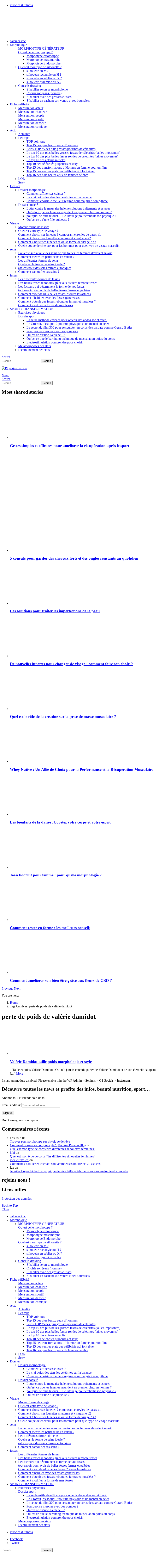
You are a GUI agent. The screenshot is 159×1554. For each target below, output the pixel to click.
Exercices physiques (31, 312)
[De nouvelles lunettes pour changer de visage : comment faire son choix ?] (83, 637)
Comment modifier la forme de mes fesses (45, 305)
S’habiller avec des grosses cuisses (48, 97)
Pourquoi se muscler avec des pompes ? (52, 331)
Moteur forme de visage (33, 227)
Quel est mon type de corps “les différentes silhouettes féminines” (52, 1149)
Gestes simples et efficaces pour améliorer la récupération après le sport (69, 445)
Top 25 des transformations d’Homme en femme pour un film (66, 167)
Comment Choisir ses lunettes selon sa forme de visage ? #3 (57, 242)
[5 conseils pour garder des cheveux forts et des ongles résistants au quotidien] (83, 532)
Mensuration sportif (31, 119)
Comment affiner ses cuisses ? (46, 193)
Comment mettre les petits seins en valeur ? (46, 257)
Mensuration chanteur (32, 111)
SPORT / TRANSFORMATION (32, 309)
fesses (14, 275)
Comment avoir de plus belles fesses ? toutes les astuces (54, 294)
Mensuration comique (32, 126)
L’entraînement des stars (34, 350)
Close (5, 1209)
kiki (12, 1152)
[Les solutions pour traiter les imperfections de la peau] (83, 585)
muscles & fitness (21, 5)
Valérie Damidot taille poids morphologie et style (51, 1061)
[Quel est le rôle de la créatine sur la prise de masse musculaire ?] (83, 690)
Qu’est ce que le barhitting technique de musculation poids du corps (70, 338)
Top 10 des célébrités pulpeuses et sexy (52, 164)
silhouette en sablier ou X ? (44, 78)
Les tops (23, 137)
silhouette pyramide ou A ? (43, 82)
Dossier (15, 186)
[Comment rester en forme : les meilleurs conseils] (83, 901)
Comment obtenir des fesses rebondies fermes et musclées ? (57, 301)
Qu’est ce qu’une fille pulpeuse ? (47, 219)
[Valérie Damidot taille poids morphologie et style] (83, 1040)
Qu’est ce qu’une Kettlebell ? (45, 335)
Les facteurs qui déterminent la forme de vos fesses (51, 286)
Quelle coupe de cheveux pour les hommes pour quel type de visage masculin (68, 245)
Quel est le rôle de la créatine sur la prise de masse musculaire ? (63, 716)
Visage (14, 223)
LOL (21, 178)
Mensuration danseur (32, 123)
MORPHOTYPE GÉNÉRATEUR (41, 48)
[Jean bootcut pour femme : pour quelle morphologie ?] (83, 848)
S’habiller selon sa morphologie (47, 89)
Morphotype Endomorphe (43, 63)
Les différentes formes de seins (38, 260)
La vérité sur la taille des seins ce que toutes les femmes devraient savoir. (65, 253)
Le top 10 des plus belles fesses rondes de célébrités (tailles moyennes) (72, 156)
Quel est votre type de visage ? (38, 230)
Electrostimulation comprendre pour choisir (54, 342)
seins (13, 249)
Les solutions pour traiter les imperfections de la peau (55, 611)
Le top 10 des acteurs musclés (45, 160)
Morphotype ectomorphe (42, 56)
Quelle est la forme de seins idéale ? (41, 264)
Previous (7, 988)
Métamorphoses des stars (34, 346)
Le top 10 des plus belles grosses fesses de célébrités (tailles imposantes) (73, 152)
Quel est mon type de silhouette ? (39, 67)
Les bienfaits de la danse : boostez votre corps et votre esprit (60, 822)
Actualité (24, 134)
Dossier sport (26, 316)
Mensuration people (31, 115)
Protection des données (17, 1198)
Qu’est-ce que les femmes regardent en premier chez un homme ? (69, 212)
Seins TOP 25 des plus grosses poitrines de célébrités (60, 149)
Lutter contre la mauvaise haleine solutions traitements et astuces (68, 208)
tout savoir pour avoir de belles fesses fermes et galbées (54, 290)
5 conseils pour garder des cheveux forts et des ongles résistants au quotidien (74, 558)
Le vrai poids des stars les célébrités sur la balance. (59, 197)
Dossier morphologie (32, 190)
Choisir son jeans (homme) (43, 93)
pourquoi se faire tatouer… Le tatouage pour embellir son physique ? (71, 216)
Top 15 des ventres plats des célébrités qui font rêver (60, 171)
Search (46, 360)
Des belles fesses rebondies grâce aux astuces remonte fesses (57, 283)
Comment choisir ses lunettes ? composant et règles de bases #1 (59, 234)
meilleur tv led (19, 1160)
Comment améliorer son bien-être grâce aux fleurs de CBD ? (61, 980)
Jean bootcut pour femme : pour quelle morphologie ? (56, 875)
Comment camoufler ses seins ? (38, 271)
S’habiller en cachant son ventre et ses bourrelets (58, 100)
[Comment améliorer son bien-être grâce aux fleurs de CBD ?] (83, 954)
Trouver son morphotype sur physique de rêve (40, 1141)
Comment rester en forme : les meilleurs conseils (50, 928)
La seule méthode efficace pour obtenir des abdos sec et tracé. (66, 320)
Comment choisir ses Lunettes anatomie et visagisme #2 (54, 238)
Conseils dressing (29, 85)
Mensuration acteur (30, 108)
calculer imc (18, 41)
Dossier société (28, 204)
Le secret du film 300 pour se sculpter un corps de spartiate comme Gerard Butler (79, 327)
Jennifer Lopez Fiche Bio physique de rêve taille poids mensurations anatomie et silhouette (69, 1171)
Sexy (21, 182)
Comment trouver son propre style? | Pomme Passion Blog (48, 1145)
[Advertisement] (83, 481)
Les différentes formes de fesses (39, 279)
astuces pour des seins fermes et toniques (44, 268)
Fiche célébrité (19, 104)
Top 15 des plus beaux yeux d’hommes (52, 145)
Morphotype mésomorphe (43, 59)
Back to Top (10, 1205)
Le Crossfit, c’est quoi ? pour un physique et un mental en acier (67, 323)
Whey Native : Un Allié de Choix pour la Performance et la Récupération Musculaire (81, 769)
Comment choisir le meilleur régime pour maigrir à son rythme (67, 201)
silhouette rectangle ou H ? (43, 74)
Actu (13, 130)
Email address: (12, 1105)
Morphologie (18, 44)
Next (17, 988)
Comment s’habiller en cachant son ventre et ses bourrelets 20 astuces (55, 1164)
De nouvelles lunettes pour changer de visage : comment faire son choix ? (71, 664)
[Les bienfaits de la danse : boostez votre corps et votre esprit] (83, 796)
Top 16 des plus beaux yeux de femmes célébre (57, 175)
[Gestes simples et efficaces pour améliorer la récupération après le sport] (83, 419)
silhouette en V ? (37, 71)
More (19, 1073)
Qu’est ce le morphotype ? (35, 52)
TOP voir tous (35, 141)
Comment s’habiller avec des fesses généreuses (49, 297)
